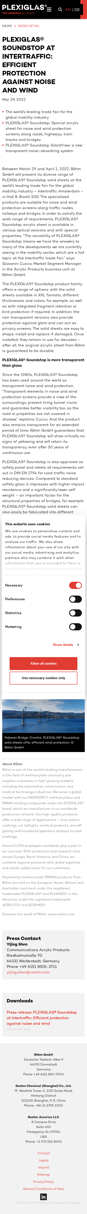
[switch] (75, 599)
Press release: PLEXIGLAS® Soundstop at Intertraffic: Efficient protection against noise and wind (42, 1018)
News (7, 26)
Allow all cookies (43, 663)
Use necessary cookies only (43, 678)
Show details (63, 645)
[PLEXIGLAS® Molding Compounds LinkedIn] (43, 1196)
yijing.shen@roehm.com (28, 972)
